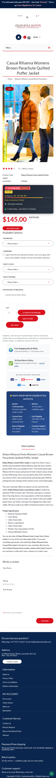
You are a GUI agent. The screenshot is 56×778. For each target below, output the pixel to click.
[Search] (27, 17)
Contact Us (7, 723)
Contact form (12, 662)
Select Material (9, 277)
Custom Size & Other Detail (13, 290)
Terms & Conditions (10, 682)
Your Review (7, 590)
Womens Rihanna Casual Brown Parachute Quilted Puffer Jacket (32, 79)
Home (10, 79)
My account (7, 699)
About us (6, 674)
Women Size (7, 238)
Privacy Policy (8, 678)
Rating (5, 581)
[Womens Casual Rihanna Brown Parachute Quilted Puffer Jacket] (28, 123)
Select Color (8, 264)
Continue (44, 621)
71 (19, 169)
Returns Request (9, 727)
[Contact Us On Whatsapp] (51, 773)
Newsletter (7, 711)
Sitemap (6, 735)
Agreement (7, 251)
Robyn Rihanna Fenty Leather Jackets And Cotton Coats (28, 548)
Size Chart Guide (13, 228)
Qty (7, 308)
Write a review (27, 169)
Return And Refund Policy (12, 731)
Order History (8, 703)
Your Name (7, 568)
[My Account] (18, 37)
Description (28, 445)
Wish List (6, 707)
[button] (33, 37)
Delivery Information (10, 686)
